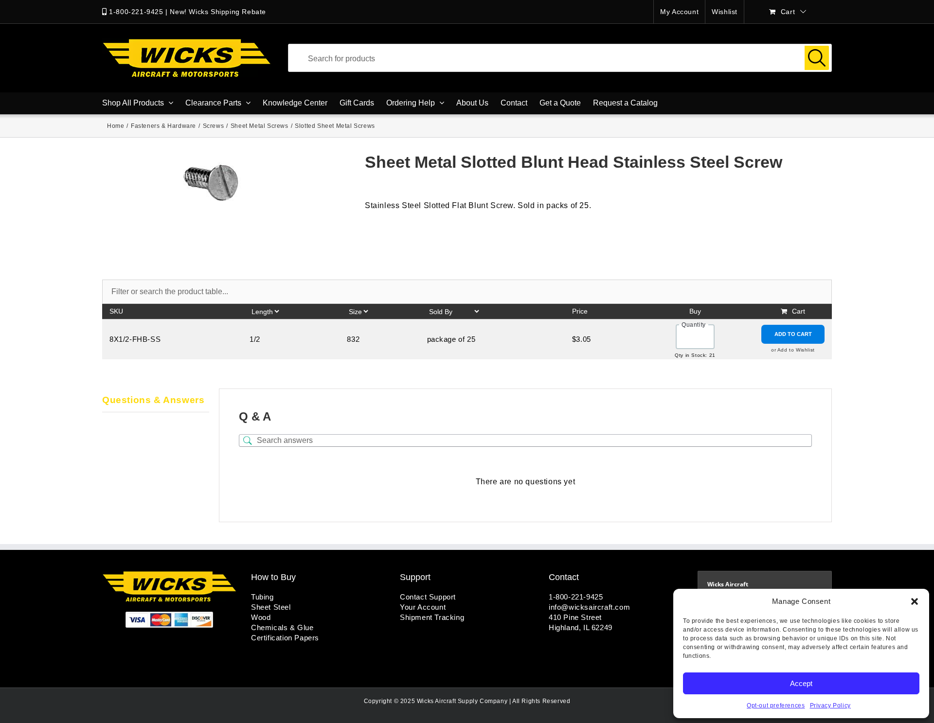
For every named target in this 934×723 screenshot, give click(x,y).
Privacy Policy (830, 705)
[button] (914, 601)
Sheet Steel (271, 607)
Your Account (423, 607)
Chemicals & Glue (282, 627)
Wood (260, 617)
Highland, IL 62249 (580, 627)
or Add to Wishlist (793, 350)
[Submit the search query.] (817, 57)
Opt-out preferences (776, 705)
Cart (798, 311)
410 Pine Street (575, 617)
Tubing (262, 597)
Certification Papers (285, 638)
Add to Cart (793, 334)
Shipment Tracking (432, 617)
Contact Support (428, 597)
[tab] (155, 400)
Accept (801, 683)
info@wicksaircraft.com (589, 607)
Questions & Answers (153, 400)
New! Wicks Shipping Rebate (218, 12)
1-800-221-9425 (136, 12)
